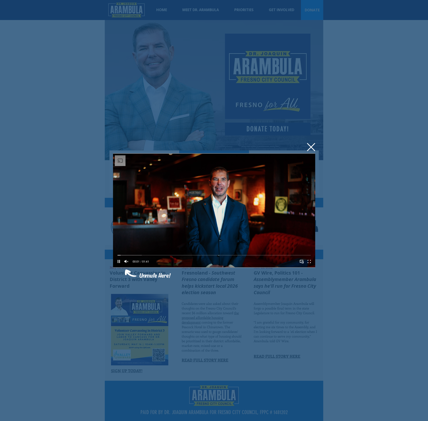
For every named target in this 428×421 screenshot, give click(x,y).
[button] (311, 147)
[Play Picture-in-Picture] (302, 261)
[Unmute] (126, 261)
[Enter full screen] (309, 261)
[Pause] (119, 261)
